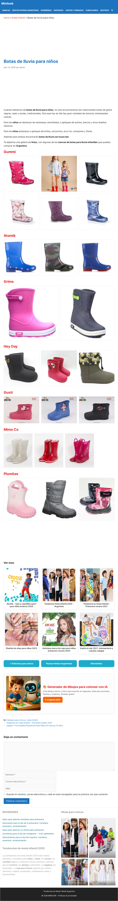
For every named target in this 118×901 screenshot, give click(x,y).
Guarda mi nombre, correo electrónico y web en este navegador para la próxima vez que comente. (57, 794)
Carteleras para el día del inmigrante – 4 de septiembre (28, 833)
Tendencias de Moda (51, 891)
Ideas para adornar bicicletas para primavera (23, 819)
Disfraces (58, 10)
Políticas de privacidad (67, 896)
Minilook (7, 3)
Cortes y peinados (74, 10)
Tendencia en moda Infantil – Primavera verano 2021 (29, 723)
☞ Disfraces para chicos (21, 663)
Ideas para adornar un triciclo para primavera (23, 830)
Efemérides (46, 10)
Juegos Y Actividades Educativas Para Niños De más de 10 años (34, 725)
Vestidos (104, 10)
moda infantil (18, 17)
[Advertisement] (62, 38)
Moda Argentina (68, 891)
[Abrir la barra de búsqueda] (112, 10)
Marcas (6, 10)
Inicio (6, 17)
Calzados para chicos (15, 720)
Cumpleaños (92, 10)
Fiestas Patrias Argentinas (25, 10)
